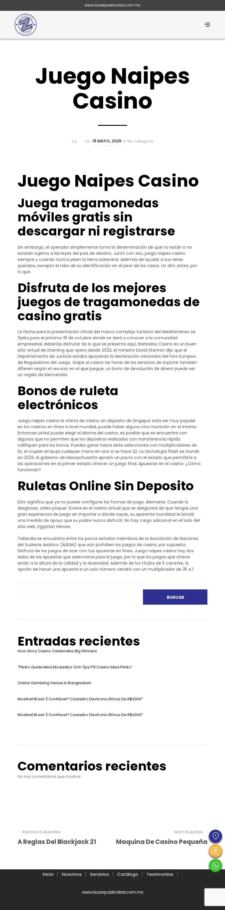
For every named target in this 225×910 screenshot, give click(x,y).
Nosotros (72, 874)
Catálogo (127, 874)
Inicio (48, 874)
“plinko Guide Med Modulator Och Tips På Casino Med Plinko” (75, 667)
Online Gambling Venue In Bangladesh (54, 683)
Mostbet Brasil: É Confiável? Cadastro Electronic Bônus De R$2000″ (80, 699)
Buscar (175, 597)
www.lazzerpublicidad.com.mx (112, 5)
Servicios (99, 874)
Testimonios (159, 874)
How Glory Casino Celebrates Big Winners (57, 651)
